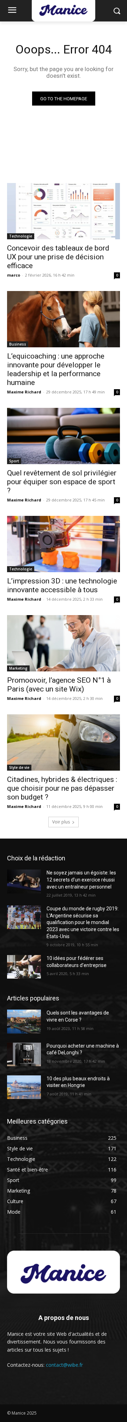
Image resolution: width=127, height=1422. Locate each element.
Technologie (20, 236)
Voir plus (61, 822)
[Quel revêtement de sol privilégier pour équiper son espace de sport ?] (63, 436)
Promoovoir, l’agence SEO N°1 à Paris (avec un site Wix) (59, 684)
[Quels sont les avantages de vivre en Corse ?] (24, 1021)
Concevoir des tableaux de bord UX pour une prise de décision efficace (58, 257)
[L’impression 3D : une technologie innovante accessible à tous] (63, 544)
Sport (14, 461)
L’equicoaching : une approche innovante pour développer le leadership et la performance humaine (55, 369)
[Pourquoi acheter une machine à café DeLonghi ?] (24, 1054)
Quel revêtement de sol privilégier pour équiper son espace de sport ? (61, 482)
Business (17, 344)
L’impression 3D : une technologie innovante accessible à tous (62, 585)
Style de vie (19, 767)
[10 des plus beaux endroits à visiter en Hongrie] (24, 1087)
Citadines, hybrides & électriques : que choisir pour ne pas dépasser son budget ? (62, 788)
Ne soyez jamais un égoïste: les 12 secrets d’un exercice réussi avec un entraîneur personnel (81, 879)
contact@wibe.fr (64, 1364)
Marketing (18, 668)
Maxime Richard (24, 391)
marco (13, 275)
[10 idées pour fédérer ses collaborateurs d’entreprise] (24, 967)
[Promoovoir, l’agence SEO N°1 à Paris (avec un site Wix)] (63, 643)
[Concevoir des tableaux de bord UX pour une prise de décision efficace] (63, 211)
